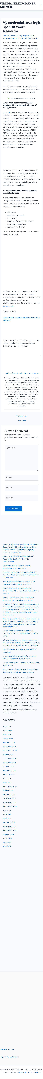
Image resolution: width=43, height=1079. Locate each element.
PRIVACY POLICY (7, 1050)
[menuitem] (6, 537)
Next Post (21, 421)
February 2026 (9, 742)
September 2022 (10, 786)
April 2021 (7, 818)
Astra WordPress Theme (29, 1072)
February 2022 (9, 794)
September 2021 (10, 806)
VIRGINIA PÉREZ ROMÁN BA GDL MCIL (17, 5)
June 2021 (7, 814)
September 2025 (10, 750)
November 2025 (9, 746)
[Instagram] (25, 351)
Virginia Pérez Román (9, 1057)
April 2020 (7, 846)
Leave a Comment (10, 36)
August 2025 (8, 754)
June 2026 (7, 730)
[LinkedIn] (33, 351)
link (9, 112)
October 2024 (8, 766)
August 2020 (8, 834)
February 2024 (9, 770)
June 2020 (7, 838)
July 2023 (7, 778)
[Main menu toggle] (40, 5)
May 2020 (7, 842)
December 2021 (9, 798)
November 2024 (9, 762)
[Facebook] (10, 351)
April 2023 (7, 782)
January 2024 (8, 774)
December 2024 (9, 758)
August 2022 (8, 790)
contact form (8, 306)
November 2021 (9, 802)
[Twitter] (18, 351)
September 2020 (10, 830)
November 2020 (9, 826)
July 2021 (7, 810)
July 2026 (7, 727)
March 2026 (8, 738)
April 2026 (7, 734)
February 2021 (9, 822)
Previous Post (21, 416)
